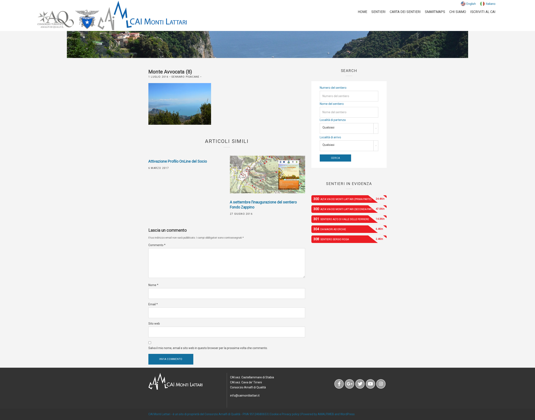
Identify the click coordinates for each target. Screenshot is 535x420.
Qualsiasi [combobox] (328, 127)
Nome (153, 285)
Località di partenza (333, 120)
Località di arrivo (330, 137)
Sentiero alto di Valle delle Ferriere (349, 219)
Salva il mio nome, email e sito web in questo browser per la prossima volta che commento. (208, 348)
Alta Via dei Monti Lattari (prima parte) (349, 199)
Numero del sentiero (333, 87)
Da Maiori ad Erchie (348, 229)
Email (153, 304)
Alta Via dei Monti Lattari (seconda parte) (349, 209)
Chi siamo (457, 12)
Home (362, 12)
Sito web (154, 323)
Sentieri (378, 12)
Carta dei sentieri (405, 12)
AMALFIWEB (326, 414)
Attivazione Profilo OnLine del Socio (177, 161)
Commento (157, 245)
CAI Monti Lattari (159, 414)
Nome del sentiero (332, 103)
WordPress (347, 414)
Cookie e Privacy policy (284, 414)
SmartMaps (435, 12)
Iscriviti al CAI (483, 12)
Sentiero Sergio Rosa (348, 239)
